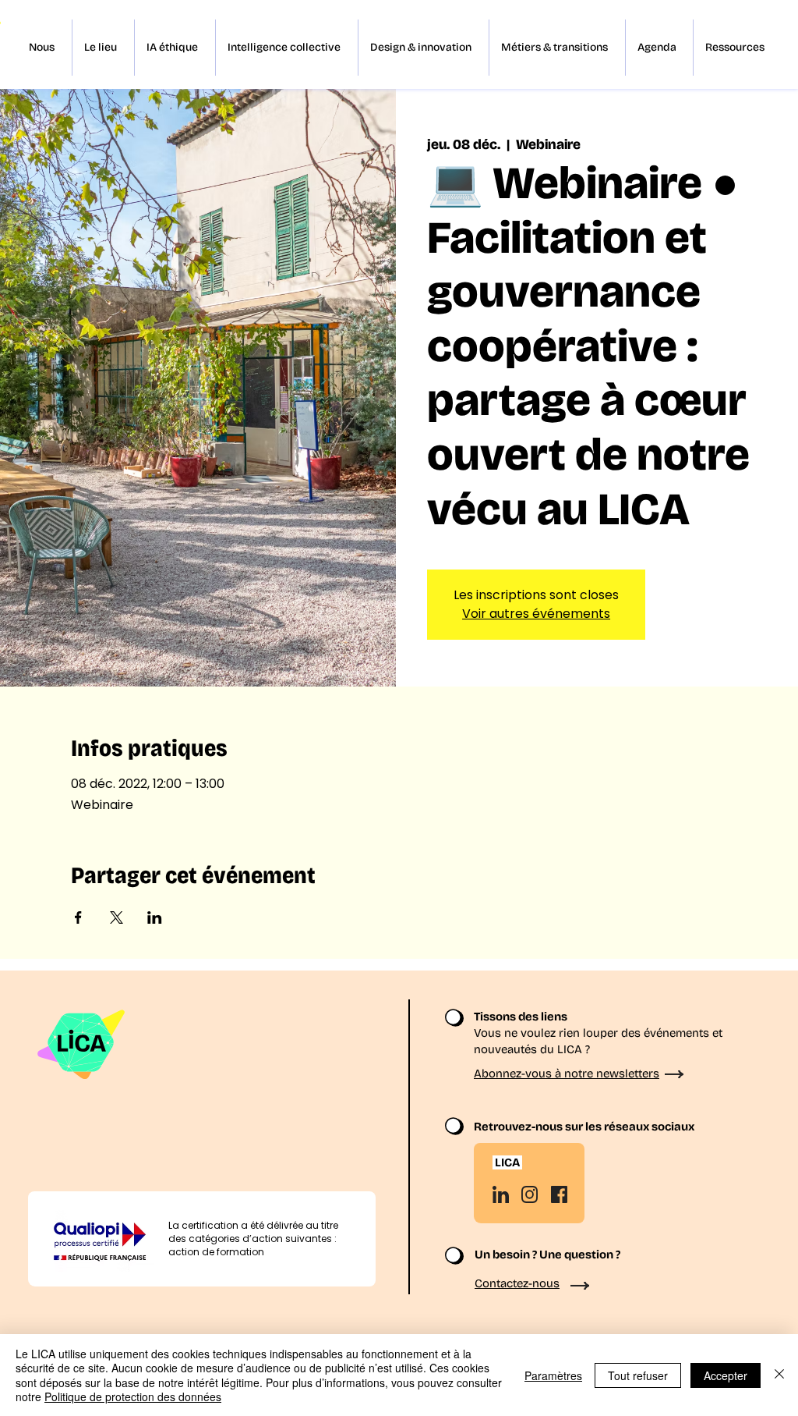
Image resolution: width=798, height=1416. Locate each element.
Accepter (725, 1375)
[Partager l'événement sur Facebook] (78, 917)
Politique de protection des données (132, 1396)
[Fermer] (779, 1375)
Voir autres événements (536, 614)
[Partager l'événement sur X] (116, 917)
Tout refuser (638, 1375)
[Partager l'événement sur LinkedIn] (154, 917)
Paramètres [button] (553, 1375)
